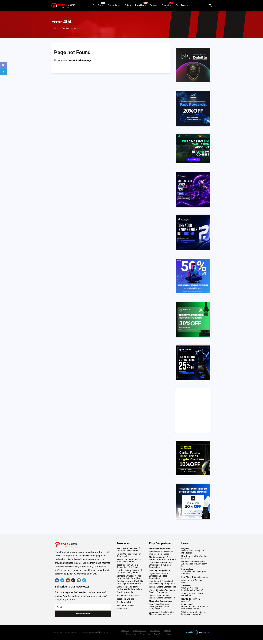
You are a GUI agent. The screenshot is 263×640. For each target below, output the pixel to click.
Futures (153, 5)
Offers (128, 5)
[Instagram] (73, 580)
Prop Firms (98, 5)
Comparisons (114, 5)
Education (166, 5)
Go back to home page (80, 60)
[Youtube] (68, 580)
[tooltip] (3, 65)
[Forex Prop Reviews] (63, 4)
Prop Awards (182, 5)
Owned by (189, 632)
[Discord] (79, 580)
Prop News (140, 5)
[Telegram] (84, 580)
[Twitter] (62, 580)
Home (55, 28)
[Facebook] (57, 580)
